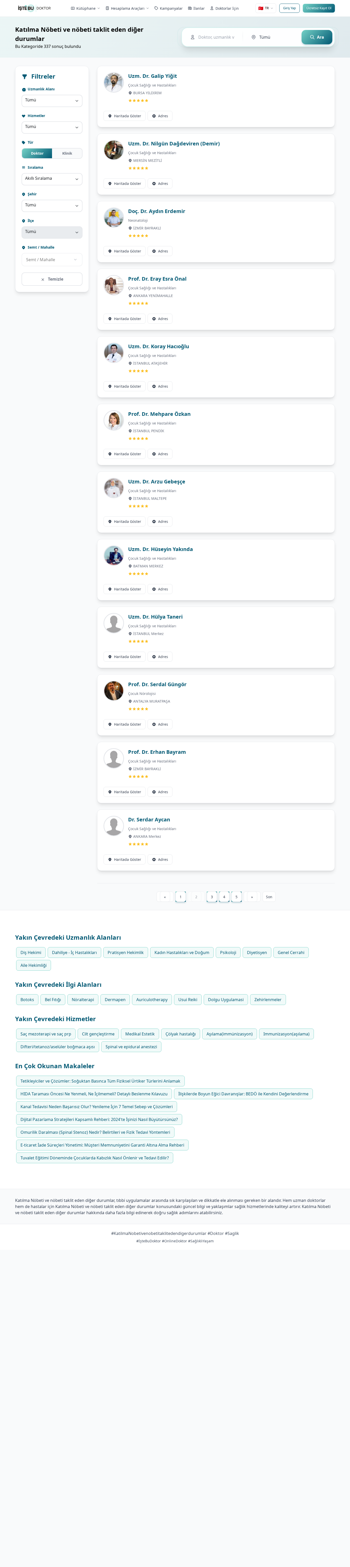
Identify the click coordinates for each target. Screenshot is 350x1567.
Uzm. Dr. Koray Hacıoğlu (158, 346)
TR (263, 8)
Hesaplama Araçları (128, 8)
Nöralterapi (83, 999)
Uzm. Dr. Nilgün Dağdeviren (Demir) (174, 143)
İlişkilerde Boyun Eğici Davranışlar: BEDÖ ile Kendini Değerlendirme (243, 1094)
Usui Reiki (187, 999)
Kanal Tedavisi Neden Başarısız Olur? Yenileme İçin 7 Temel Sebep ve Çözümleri (96, 1106)
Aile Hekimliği (33, 965)
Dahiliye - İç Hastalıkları (74, 952)
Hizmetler (36, 115)
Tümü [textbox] (30, 100)
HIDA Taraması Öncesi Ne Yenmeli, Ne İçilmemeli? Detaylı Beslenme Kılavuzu (94, 1094)
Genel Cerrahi (291, 952)
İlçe (30, 220)
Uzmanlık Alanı (41, 89)
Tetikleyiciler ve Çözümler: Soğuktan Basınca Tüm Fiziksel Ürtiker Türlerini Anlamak (100, 1081)
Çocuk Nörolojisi (142, 693)
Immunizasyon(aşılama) (286, 1034)
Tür (30, 142)
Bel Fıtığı (53, 999)
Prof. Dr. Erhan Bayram (157, 751)
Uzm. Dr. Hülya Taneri (155, 616)
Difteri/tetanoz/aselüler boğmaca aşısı (57, 1047)
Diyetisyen (257, 952)
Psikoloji (228, 952)
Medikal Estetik (140, 1034)
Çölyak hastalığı (181, 1034)
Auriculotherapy (152, 999)
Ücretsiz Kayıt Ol (318, 8)
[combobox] (52, 101)
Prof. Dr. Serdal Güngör (157, 684)
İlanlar (199, 8)
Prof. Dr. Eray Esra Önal (157, 278)
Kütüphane (86, 8)
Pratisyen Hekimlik (126, 952)
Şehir (32, 194)
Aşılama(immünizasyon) (230, 1034)
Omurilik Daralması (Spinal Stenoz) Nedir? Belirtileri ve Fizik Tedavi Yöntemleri (95, 1132)
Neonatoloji (138, 220)
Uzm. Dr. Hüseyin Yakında (160, 549)
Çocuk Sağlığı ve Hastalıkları (152, 85)
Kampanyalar (171, 8)
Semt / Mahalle (40, 247)
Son (269, 896)
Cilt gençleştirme (98, 1034)
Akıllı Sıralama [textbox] (38, 178)
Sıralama (35, 167)
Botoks (27, 999)
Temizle (55, 279)
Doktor (37, 153)
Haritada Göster (127, 115)
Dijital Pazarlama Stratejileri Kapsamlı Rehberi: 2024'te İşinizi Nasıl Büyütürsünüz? (99, 1119)
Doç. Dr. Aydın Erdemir (156, 211)
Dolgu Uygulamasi (226, 999)
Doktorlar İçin (227, 8)
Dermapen (115, 999)
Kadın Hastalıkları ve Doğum (182, 952)
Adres (163, 115)
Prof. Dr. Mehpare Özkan (159, 413)
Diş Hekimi (30, 952)
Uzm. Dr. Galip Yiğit (152, 75)
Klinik (67, 153)
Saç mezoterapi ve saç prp (45, 1034)
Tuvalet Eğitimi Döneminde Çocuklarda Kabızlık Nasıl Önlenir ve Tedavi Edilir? (94, 1158)
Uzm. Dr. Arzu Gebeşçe (156, 481)
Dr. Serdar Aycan (149, 819)
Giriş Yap (289, 8)
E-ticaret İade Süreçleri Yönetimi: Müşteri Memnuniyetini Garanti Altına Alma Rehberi (102, 1145)
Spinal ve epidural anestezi (131, 1047)
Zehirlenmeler (268, 999)
